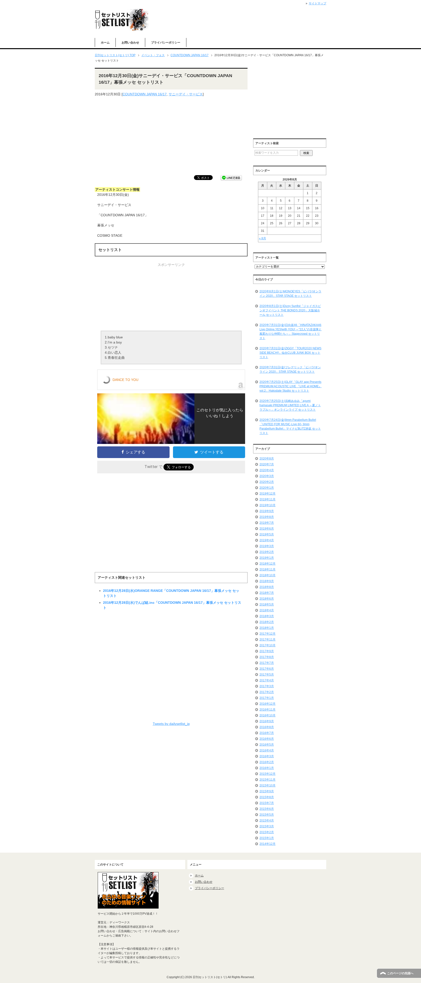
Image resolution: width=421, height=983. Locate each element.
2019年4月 (266, 540)
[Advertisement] (171, 136)
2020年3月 (266, 476)
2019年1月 (266, 557)
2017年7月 (266, 663)
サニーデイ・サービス (186, 94)
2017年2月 (266, 692)
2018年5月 (266, 604)
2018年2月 (266, 622)
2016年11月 (267, 709)
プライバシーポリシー (165, 42)
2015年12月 (267, 774)
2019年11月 (267, 499)
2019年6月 (266, 528)
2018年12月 (267, 563)
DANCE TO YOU (125, 380)
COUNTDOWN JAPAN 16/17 (145, 94)
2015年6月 (266, 809)
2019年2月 (266, 552)
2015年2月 (266, 832)
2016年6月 (266, 738)
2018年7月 (266, 593)
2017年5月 (266, 674)
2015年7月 (266, 803)
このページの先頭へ (400, 973)
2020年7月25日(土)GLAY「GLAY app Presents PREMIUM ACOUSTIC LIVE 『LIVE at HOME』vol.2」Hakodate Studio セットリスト (290, 386)
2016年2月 (266, 762)
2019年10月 (267, 505)
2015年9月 (266, 791)
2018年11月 (267, 569)
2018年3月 (266, 616)
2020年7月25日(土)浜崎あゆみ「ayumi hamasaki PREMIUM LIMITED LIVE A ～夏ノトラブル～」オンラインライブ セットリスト (290, 405)
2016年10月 (267, 715)
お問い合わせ (130, 42)
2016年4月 (266, 750)
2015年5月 (266, 814)
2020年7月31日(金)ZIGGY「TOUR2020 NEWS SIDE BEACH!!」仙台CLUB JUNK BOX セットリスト (290, 353)
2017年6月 (266, 668)
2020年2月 (266, 482)
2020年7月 (266, 464)
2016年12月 (267, 703)
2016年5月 (266, 744)
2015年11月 (267, 779)
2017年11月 (267, 639)
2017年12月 (267, 633)
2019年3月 (266, 546)
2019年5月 (266, 534)
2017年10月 (267, 645)
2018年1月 (266, 628)
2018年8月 (266, 587)
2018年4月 (266, 610)
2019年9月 (266, 511)
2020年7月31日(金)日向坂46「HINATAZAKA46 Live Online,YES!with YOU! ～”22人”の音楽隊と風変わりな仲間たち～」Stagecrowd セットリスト (290, 331)
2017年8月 (266, 657)
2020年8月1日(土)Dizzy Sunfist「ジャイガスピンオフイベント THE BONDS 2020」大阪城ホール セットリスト (290, 310)
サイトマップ (317, 3)
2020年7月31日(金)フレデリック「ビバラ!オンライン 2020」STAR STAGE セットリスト (290, 369)
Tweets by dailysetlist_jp (171, 724)
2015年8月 (266, 797)
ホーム (105, 42)
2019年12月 (267, 493)
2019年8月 (266, 517)
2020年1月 (266, 487)
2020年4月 (266, 470)
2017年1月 (266, 698)
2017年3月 (266, 686)
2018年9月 (266, 581)
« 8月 (262, 238)
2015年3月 (266, 826)
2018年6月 (266, 598)
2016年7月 (266, 733)
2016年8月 (266, 727)
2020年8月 (266, 458)
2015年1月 (266, 838)
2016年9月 (266, 721)
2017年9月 (266, 651)
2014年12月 (267, 844)
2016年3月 (266, 756)
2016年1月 (266, 768)
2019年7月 (266, 522)
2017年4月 (266, 680)
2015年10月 (267, 785)
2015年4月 (266, 820)
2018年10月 (267, 575)
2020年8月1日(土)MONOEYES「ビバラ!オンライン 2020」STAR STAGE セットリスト (290, 294)
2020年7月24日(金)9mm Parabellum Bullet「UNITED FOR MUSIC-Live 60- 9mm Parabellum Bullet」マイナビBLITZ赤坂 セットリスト (290, 426)
